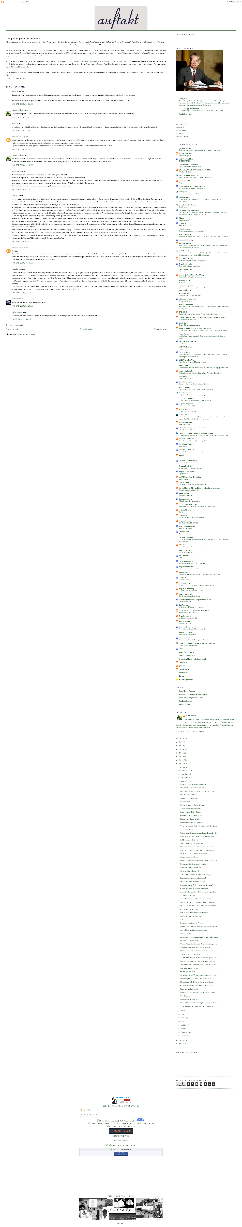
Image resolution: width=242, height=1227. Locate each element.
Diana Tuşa (183, 414)
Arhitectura (183, 672)
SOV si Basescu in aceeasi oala (191, 916)
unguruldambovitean (187, 566)
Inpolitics (179, 133)
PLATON (182, 223)
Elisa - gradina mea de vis (188, 175)
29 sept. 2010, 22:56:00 (22, 104)
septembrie (185, 781)
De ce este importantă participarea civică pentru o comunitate (199, 150)
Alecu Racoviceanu (186, 304)
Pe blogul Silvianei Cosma (189, 940)
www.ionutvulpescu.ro (186, 495)
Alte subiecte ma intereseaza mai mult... (194, 930)
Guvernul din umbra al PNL (190, 871)
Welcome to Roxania (186, 449)
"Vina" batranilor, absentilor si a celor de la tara (195, 400)
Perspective (183, 515)
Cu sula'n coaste (185, 996)
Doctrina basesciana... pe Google (191, 923)
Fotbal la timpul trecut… (187, 552)
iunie (183, 1017)
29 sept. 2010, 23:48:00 (22, 130)
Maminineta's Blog (186, 240)
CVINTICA (183, 662)
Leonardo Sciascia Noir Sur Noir (190, 295)
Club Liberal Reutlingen (188, 504)
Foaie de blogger (185, 510)
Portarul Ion (183, 534)
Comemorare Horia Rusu (189, 857)
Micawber (15, 91)
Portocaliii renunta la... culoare (191, 822)
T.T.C (180, 558)
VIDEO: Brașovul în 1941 (187, 430)
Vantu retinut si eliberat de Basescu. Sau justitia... (197, 874)
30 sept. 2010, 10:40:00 (22, 263)
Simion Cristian (185, 531)
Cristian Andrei (185, 583)
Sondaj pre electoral (185, 301)
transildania (16, 171)
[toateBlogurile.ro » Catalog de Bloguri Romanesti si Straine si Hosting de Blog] (138, 1106)
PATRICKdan (184, 669)
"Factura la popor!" (187, 933)
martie (183, 1028)
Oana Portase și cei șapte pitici (190, 210)
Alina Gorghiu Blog (186, 679)
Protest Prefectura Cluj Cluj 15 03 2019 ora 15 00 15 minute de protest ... (203, 330)
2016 (181, 745)
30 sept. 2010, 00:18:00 (22, 149)
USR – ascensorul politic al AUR (190, 166)
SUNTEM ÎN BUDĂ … (186, 172)
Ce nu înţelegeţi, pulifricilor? (189, 490)
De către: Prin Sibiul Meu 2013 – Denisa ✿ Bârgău (196, 389)
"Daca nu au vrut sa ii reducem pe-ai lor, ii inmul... (197, 847)
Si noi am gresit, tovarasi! (189, 989)
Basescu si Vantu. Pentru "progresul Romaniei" (196, 885)
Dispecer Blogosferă (186, 403)
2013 (181, 756)
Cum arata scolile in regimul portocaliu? (194, 888)
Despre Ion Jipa (184, 183)
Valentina (15, 269)
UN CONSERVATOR (187, 398)
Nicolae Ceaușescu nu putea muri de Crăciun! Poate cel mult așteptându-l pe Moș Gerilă (204, 307)
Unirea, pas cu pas (185, 378)
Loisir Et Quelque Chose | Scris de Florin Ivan (196, 433)
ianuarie (184, 1036)
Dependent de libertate (187, 627)
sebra (181, 648)
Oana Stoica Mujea (186, 561)
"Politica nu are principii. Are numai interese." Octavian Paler (202, 317)
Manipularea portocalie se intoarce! (23, 38)
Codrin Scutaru (185, 482)
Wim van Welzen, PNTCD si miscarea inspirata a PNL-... (200, 957)
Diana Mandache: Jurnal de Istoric (192, 186)
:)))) (181, 919)
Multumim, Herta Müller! (189, 798)
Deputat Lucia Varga (186, 466)
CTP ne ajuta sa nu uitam (189, 909)
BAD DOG (183, 312)
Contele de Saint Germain (188, 164)
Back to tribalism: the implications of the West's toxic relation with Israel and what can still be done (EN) (203, 246)
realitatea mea (184, 197)
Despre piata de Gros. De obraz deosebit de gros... (197, 951)
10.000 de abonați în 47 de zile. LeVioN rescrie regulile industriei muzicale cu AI (201, 200)
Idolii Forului (181, 130)
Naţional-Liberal (185, 148)
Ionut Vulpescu (184, 493)
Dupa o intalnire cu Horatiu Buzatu (192, 881)
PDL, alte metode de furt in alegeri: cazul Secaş (196, 982)
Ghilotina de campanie (187, 299)
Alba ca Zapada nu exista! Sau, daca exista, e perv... (198, 1006)
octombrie (185, 777)
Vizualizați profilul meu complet (190, 731)
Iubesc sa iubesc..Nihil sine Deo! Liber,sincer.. (195, 328)
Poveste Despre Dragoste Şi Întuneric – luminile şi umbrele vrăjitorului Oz (204, 435)
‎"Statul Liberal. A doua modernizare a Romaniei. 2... (198, 833)
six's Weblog (183, 605)
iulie (183, 1014)
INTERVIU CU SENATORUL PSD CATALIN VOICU (196, 585)
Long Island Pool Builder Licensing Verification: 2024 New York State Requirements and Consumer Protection (203, 213)
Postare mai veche (160, 329)
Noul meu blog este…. (186, 528)
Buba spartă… (183, 446)
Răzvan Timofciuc (185, 621)
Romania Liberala (182, 136)
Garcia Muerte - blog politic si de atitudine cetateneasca (199, 488)
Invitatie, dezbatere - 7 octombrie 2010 (193, 784)
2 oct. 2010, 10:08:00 (21, 319)
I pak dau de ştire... (186, 269)
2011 (181, 763)
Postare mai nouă (12, 329)
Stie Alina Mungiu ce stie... (189, 968)
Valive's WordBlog (186, 159)
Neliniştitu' (183, 191)
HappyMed (183, 98)
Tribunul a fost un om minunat (189, 463)
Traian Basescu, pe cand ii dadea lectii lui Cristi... (197, 899)
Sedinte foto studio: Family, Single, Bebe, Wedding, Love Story (200, 373)
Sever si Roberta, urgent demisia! (192, 843)
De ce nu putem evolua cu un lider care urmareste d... (198, 905)
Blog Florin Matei (185, 550)
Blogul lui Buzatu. (185, 264)
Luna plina (182, 271)
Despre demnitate (185, 499)
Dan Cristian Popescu (187, 691)
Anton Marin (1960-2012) (187, 612)
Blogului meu (183, 479)
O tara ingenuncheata (187, 971)
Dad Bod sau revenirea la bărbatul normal (193, 484)
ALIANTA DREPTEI (186, 360)
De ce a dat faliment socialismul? (190, 266)
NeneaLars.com (184, 229)
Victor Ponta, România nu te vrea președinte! (194, 547)
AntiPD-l (15, 123)
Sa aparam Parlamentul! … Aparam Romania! (194, 640)
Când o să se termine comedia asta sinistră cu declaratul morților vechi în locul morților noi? (203, 289)
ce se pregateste (74, 143)
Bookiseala (180, 127)
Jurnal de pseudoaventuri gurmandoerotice (195, 599)
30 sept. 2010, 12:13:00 (22, 292)
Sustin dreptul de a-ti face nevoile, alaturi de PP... (197, 978)
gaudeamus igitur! (185, 155)
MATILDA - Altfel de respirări (190, 477)
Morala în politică (185, 623)
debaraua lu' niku (185, 422)
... (179, 457)
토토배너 (182, 282)
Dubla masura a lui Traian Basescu (192, 805)
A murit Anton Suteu (187, 895)
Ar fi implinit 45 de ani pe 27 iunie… (191, 607)
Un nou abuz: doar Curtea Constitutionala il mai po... (198, 826)
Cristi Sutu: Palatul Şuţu (188, 205)
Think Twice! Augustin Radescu (191, 697)
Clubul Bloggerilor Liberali (189, 108)
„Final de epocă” (184, 220)
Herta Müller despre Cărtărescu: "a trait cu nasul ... (197, 850)
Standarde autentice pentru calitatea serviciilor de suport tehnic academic (204, 236)
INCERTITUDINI (185, 153)
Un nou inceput (184, 580)
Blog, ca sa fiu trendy (186, 588)
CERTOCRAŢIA (185, 347)
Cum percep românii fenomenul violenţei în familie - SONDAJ (200, 574)
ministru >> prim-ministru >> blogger (193, 694)
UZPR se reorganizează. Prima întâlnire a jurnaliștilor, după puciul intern (203, 367)
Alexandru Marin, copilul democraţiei (193, 659)
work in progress (184, 424)
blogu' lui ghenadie (186, 371)
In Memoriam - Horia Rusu (189, 840)
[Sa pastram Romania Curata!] (120, 1106)
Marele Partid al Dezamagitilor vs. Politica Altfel (197, 992)
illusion (181, 676)
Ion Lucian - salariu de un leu (190, 867)
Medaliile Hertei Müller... (189, 795)
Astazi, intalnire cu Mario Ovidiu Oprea (194, 954)
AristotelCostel (184, 409)
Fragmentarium (185, 521)
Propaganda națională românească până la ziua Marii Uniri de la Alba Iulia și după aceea (204, 540)
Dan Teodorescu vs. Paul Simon (189, 596)
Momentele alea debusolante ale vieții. (192, 563)
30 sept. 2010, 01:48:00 (22, 165)
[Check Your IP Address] (122, 1145)
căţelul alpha (16, 312)
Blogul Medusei (184, 572)
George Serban (184, 638)
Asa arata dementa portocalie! (190, 808)
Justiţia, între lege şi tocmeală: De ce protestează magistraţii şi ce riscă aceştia (202, 337)
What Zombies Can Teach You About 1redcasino (195, 177)
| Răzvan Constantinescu (188, 460)
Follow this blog (120, 1153)
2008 (181, 1044)
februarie (184, 1032)
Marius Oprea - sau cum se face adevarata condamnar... (199, 926)
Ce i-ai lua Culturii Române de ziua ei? (192, 517)
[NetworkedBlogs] (121, 1149)
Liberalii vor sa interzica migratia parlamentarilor (197, 961)
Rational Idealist (17, 136)
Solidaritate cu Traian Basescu (190, 812)
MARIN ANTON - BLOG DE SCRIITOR (194, 610)
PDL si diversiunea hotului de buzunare (194, 912)
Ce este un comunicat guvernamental (191, 231)
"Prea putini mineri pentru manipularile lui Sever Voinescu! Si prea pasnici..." (96, 61)
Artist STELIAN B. (185, 225)
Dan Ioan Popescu (185, 701)
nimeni (181, 455)
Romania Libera (24, 67)
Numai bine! (183, 349)
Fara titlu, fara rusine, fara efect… (190, 569)
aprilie (183, 1025)
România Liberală (185, 114)
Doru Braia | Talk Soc (187, 444)
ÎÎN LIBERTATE (184, 161)
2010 (181, 767)
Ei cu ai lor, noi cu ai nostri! (190, 819)
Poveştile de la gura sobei (187, 319)
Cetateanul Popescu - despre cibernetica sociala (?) (197, 643)
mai (182, 1021)
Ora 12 (181, 512)
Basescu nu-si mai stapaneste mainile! (193, 864)
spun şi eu (182, 665)
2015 (181, 749)
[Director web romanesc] (140, 1121)
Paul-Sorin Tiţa (184, 376)
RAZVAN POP (184, 387)
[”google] (129, 1126)
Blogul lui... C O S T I (186, 632)
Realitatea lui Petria (186, 438)
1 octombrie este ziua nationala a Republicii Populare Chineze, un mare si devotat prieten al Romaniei (204, 355)
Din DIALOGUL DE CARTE (188, 523)
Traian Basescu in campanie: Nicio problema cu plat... (199, 964)
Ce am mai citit (184, 181)
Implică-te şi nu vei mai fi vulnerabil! (191, 468)
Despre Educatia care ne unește (189, 325)
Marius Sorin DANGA (187, 655)
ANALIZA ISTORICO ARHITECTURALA (195, 170)
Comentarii (88, 1115)
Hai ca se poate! (184, 352)
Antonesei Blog (184, 293)
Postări (86, 1110)
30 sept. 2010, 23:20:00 (22, 306)
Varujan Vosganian (186, 286)
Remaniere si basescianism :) (190, 999)
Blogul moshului (185, 616)
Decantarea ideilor (186, 382)
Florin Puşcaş (184, 334)
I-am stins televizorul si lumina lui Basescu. (195, 947)
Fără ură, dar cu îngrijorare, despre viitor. (192, 277)
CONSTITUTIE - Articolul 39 (191, 815)
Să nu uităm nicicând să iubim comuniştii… (194, 629)
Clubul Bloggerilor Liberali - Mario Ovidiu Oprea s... (198, 944)
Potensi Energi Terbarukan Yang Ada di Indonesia (196, 101)
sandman (15, 298)
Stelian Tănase (184, 704)
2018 (181, 742)
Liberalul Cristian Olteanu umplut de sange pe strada (198, 1003)
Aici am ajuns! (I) (186, 829)
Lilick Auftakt (17, 110)
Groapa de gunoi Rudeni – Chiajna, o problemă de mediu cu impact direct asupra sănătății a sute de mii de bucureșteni (204, 418)
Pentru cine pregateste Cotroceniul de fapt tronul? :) (198, 791)
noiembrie (185, 774)
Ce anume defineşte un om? (188, 645)
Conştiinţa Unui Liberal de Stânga (192, 275)
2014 (181, 753)
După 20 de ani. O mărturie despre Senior (193, 452)
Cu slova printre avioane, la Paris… (191, 194)
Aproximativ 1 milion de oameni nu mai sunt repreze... (199, 937)
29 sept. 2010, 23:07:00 (22, 117)
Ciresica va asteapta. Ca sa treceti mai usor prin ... (197, 985)
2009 (181, 1040)
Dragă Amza (183, 207)
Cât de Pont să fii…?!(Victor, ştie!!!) (191, 406)
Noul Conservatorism (187, 526)
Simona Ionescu (184, 365)
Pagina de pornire (86, 329)
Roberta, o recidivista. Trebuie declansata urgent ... (197, 836)
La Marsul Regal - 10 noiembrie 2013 (192, 110)
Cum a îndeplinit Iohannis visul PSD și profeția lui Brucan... (199, 314)
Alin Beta (182, 323)
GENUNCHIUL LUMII (187, 341)
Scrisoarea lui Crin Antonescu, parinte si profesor (197, 902)
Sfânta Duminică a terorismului (189, 501)
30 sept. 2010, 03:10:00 (22, 189)
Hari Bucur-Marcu (186, 258)
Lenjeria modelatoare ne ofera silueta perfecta (194, 395)
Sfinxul (181, 218)
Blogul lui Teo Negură (187, 471)
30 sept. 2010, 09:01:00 (22, 241)
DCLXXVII (182, 343)
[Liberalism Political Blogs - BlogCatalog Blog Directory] (121, 1123)
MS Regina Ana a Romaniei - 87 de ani (193, 853)
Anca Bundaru (184, 393)
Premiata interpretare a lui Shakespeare (192, 260)
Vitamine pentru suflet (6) (187, 634)
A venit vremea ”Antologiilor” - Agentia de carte (195, 441)
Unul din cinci (185, 801)
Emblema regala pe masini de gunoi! (193, 878)
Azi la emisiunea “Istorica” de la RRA (191, 188)
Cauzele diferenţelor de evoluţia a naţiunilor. (194, 384)
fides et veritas (184, 555)
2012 (181, 760)
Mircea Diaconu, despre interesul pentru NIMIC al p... (199, 860)
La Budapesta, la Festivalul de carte (191, 590)
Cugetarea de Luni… (186, 601)
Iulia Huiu (183, 545)
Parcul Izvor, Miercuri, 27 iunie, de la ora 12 (194, 362)
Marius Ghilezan (185, 234)
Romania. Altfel (185, 280)
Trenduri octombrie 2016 (187, 411)
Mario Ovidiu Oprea (186, 652)
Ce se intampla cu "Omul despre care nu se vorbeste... (198, 975)
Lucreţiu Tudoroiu (186, 537)
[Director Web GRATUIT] (115, 1126)
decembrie (185, 770)
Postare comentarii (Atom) (26, 334)
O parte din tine (184, 473)
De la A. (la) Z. (184, 251)
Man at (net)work (185, 594)
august (183, 1010)
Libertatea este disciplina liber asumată (193, 428)
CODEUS (182, 577)
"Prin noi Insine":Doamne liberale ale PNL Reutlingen (197, 506)
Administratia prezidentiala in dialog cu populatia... (198, 892)
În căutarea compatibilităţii (188, 618)
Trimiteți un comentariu (14, 325)
